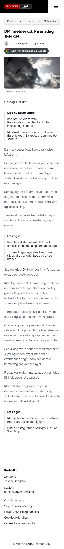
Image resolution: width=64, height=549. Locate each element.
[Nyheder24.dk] (26, 6)
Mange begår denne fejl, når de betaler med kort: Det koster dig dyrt (32, 419)
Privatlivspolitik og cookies (21, 512)
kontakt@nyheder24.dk (19, 492)
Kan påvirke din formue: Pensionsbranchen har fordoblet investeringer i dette (28, 122)
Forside (11, 21)
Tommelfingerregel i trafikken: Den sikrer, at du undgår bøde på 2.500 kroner (29, 256)
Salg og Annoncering (18, 506)
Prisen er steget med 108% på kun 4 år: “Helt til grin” (32, 429)
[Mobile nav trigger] (56, 6)
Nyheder (29, 21)
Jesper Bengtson (19, 43)
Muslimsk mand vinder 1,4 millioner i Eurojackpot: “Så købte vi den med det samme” (32, 136)
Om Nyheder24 (14, 500)
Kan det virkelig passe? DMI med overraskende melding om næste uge (32, 244)
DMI (25, 269)
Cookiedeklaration (16, 517)
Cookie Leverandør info (19, 523)
